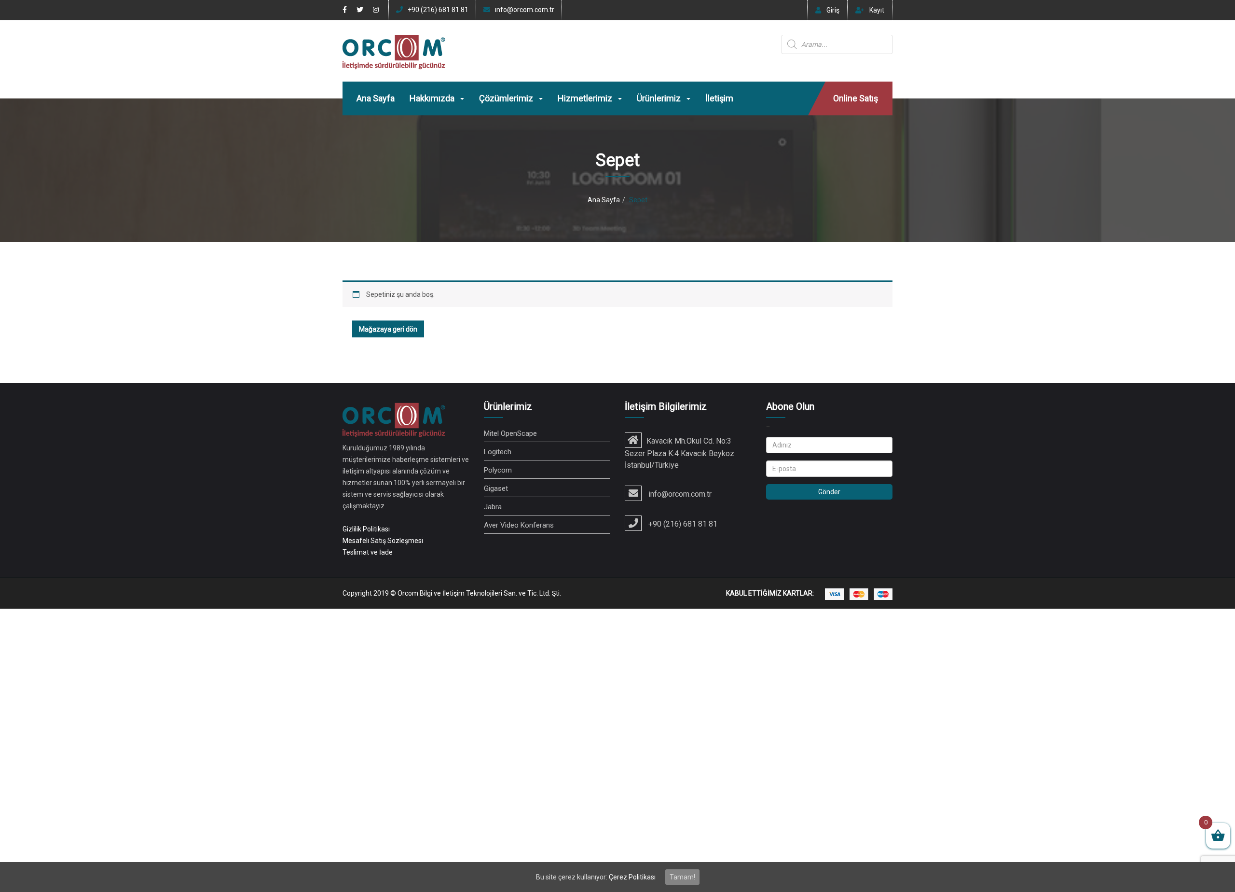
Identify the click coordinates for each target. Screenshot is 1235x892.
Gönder (829, 492)
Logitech (497, 451)
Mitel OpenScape (510, 433)
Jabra (493, 506)
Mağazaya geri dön (388, 329)
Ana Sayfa (376, 98)
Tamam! (682, 877)
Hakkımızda (433, 98)
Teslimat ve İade (368, 552)
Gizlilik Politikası (366, 529)
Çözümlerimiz (507, 98)
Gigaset (496, 488)
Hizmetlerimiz (586, 98)
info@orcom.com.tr (524, 10)
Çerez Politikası (632, 877)
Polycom (498, 470)
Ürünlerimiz (660, 98)
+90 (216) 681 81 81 (438, 10)
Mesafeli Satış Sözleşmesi (383, 540)
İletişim (719, 98)
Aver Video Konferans (519, 525)
